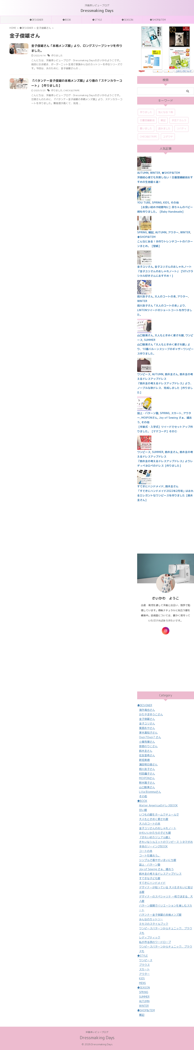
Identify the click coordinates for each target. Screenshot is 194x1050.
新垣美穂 (144, 760)
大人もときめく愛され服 (169, 335)
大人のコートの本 (165, 296)
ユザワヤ (168, 136)
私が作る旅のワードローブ (155, 942)
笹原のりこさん (148, 746)
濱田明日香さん (148, 764)
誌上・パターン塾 (147, 413)
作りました (57, 55)
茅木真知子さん (148, 732)
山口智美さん (145, 335)
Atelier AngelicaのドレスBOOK (158, 805)
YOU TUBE (143, 202)
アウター (173, 232)
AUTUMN (143, 173)
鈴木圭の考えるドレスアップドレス (160, 873)
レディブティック (149, 937)
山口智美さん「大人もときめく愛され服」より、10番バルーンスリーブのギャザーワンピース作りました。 (165, 349)
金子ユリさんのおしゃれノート (173, 266)
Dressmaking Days (97, 10)
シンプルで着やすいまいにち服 (157, 860)
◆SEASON (127, 19)
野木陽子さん (147, 782)
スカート (176, 413)
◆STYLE (97, 19)
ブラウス (144, 965)
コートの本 (145, 851)
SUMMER (149, 340)
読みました (164, 128)
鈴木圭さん (171, 374)
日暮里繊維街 (147, 120)
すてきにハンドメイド (150, 486)
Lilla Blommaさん (150, 792)
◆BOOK (66, 19)
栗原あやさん (147, 728)
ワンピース (143, 374)
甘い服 (143, 810)
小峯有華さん (147, 741)
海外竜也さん (147, 710)
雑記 (163, 120)
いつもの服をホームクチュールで (159, 814)
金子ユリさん (145, 266)
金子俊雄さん (147, 719)
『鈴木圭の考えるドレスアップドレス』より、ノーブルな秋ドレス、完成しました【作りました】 (165, 387)
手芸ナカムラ (179, 120)
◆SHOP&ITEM (158, 19)
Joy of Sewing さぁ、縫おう (156, 869)
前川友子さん (145, 296)
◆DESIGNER (36, 19)
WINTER (155, 173)
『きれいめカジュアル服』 (155, 837)
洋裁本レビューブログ (97, 1032)
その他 (175, 202)
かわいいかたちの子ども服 (155, 832)
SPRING (157, 202)
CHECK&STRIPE (72, 90)
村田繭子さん (147, 773)
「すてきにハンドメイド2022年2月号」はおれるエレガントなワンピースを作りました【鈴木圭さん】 (165, 495)
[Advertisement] (165, 528)
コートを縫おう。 (149, 855)
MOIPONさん (149, 417)
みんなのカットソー (151, 919)
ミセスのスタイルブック (153, 924)
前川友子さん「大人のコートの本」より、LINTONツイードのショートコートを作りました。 (164, 310)
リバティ (181, 128)
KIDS (166, 202)
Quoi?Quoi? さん (150, 737)
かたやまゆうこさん (151, 714)
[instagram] (165, 631)
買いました (146, 128)
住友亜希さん (147, 755)
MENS (142, 983)
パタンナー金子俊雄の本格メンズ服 (160, 914)
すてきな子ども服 (149, 878)
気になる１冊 (165, 112)
